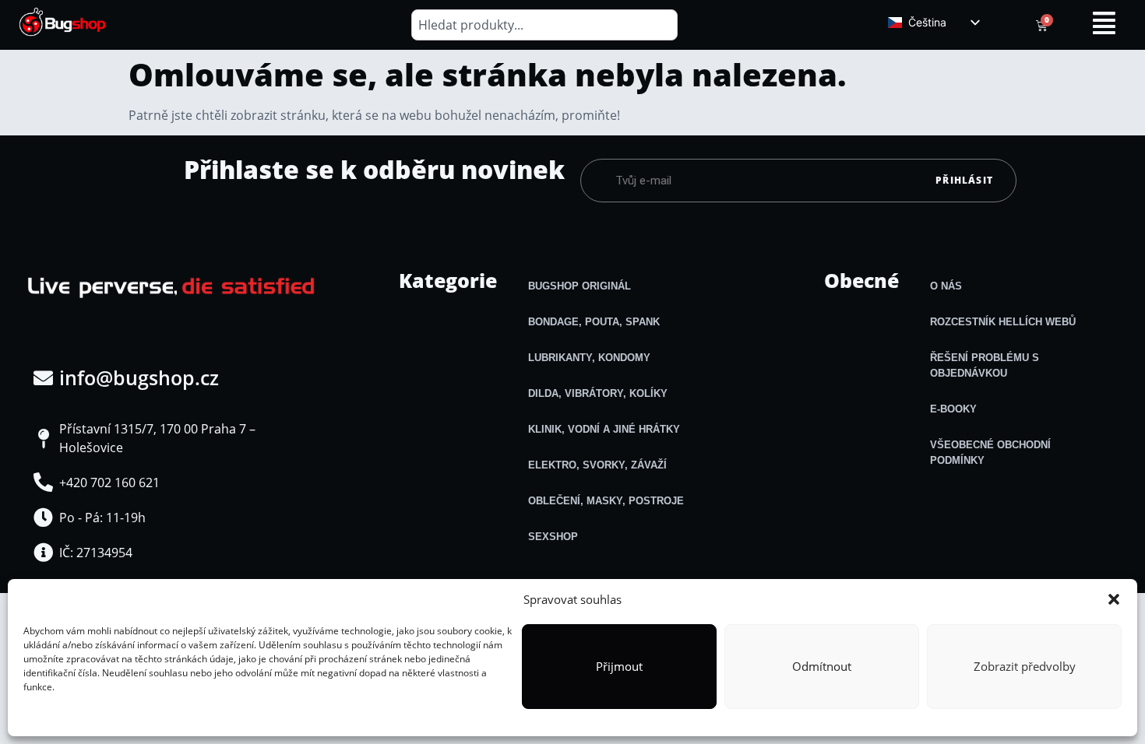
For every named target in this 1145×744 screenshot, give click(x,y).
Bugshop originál (579, 286)
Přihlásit (964, 180)
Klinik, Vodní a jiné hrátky (604, 429)
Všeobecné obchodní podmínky (990, 452)
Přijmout (619, 666)
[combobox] (544, 24)
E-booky (953, 409)
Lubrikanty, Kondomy (589, 357)
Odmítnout (821, 666)
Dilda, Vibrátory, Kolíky (598, 393)
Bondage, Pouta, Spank (594, 322)
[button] (1114, 599)
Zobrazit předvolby (1025, 666)
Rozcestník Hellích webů (1003, 322)
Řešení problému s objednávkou (984, 365)
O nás (946, 286)
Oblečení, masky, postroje (606, 501)
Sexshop (553, 536)
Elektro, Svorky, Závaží (597, 465)
